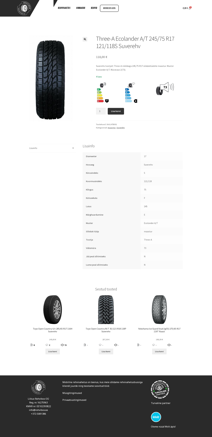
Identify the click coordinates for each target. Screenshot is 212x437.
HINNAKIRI (80, 8)
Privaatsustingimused (74, 400)
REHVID (94, 8)
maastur (112, 127)
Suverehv (121, 127)
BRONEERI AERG (109, 8)
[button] (85, 39)
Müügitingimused (72, 393)
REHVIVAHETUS (64, 8)
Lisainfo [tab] (33, 148)
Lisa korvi (116, 111)
